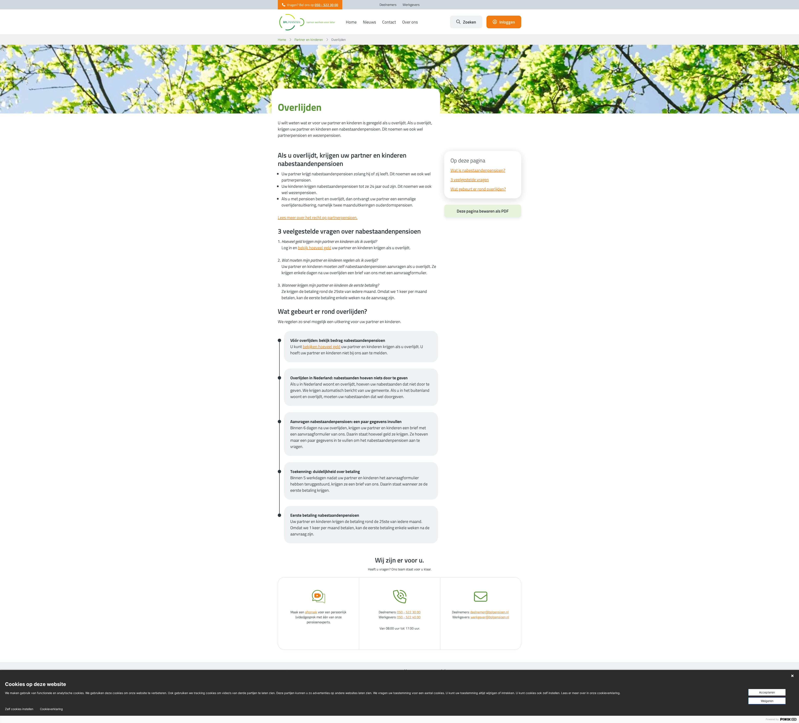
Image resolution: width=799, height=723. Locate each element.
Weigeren (767, 701)
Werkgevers (411, 4)
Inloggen (507, 22)
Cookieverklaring (51, 709)
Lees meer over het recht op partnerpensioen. (317, 217)
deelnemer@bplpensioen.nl (489, 612)
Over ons (410, 22)
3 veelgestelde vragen (469, 179)
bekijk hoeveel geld (314, 247)
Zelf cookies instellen (19, 709)
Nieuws (369, 22)
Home (351, 22)
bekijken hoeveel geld (321, 346)
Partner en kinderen (308, 39)
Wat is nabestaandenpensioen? (477, 170)
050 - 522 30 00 (326, 4)
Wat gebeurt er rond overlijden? (478, 189)
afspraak (311, 612)
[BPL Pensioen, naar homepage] (307, 21)
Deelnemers (388, 4)
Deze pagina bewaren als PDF (483, 211)
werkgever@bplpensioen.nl (490, 617)
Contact (389, 22)
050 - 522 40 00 (409, 617)
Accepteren (767, 692)
